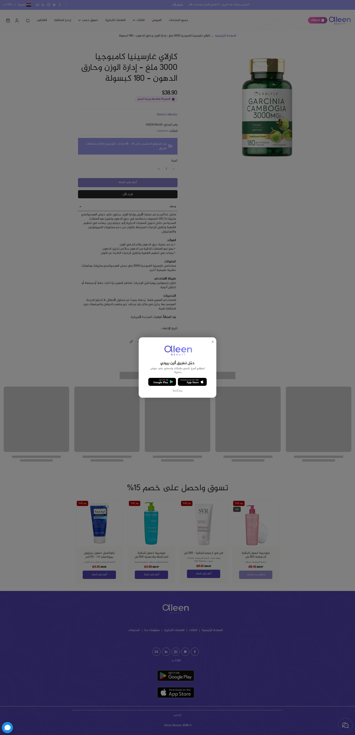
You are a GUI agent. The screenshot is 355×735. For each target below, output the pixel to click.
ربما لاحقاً (177, 390)
